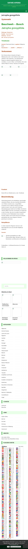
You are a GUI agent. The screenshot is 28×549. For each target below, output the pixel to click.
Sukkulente (4, 370)
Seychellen (4, 345)
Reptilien (3, 387)
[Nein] (26, 544)
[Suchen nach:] (14, 286)
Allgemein (3, 328)
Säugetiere (4, 390)
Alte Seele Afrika (5, 437)
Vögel (2, 397)
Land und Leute (5, 333)
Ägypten (3, 335)
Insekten (3, 377)
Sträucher (3, 367)
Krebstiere (4, 382)
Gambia (3, 338)
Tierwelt (3, 373)
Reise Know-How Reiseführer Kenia (10, 439)
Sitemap (3, 424)
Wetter (3, 419)
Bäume (3, 353)
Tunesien (3, 348)
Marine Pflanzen (5, 362)
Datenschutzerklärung (15, 546)
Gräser (3, 358)
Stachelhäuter (4, 395)
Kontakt (3, 421)
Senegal (3, 343)
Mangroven (4, 360)
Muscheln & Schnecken (7, 385)
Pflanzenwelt (4, 350)
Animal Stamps (5, 331)
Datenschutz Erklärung (7, 426)
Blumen (3, 355)
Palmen (3, 365)
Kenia (2, 340)
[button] (26, 11)
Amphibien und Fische (6, 375)
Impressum (4, 429)
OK (8, 546)
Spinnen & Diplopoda (6, 392)
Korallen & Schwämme (6, 380)
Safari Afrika (4, 416)
